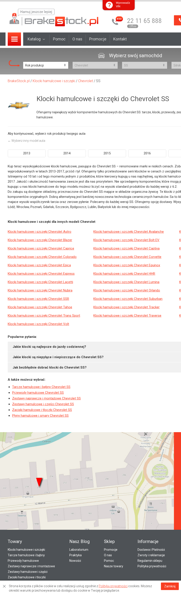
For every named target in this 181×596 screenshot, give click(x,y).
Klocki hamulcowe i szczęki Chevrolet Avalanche (128, 232)
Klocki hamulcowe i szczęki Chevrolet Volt (38, 324)
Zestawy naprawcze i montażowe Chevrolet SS (46, 398)
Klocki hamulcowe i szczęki (54, 81)
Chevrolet (85, 81)
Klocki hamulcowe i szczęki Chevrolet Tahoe (40, 307)
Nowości (75, 560)
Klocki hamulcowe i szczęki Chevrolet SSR (38, 299)
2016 (147, 153)
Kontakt (120, 39)
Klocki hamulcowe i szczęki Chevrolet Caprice (41, 248)
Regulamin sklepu (150, 560)
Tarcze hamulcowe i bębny (26, 555)
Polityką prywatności (113, 586)
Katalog (34, 39)
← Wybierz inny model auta (26, 140)
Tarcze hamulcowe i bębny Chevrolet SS (41, 387)
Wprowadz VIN (123, 4)
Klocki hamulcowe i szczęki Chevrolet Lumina (126, 282)
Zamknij (169, 586)
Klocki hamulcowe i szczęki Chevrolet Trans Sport (44, 316)
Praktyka (75, 555)
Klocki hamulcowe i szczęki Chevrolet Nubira (40, 290)
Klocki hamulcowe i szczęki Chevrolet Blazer (40, 240)
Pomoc (59, 39)
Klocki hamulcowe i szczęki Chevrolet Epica (39, 265)
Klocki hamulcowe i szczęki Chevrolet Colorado (42, 257)
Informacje (148, 541)
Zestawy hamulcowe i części (27, 571)
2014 (66, 153)
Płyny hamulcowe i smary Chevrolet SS (40, 416)
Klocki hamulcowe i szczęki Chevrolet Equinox (126, 265)
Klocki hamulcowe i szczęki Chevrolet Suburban (127, 299)
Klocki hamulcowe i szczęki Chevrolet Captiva (126, 248)
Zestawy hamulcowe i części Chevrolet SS (43, 404)
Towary (15, 541)
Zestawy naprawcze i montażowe (31, 566)
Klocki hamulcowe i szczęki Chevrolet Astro (39, 232)
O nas (77, 39)
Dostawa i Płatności (151, 549)
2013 (26, 153)
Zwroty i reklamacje (151, 555)
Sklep (109, 541)
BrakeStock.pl (19, 81)
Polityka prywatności (152, 566)
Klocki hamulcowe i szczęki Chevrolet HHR (124, 274)
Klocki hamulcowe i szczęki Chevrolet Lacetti (40, 282)
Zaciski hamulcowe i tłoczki (27, 577)
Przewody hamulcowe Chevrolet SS (38, 393)
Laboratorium (78, 549)
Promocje (97, 39)
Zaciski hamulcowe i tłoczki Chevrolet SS (42, 410)
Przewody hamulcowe (23, 560)
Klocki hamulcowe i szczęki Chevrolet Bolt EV (126, 240)
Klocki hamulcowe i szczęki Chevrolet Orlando (126, 290)
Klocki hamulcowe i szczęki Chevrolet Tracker (126, 307)
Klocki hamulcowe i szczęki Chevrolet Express (41, 274)
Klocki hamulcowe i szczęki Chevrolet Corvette (127, 257)
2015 (107, 153)
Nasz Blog (79, 541)
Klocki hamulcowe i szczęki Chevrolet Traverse (127, 316)
